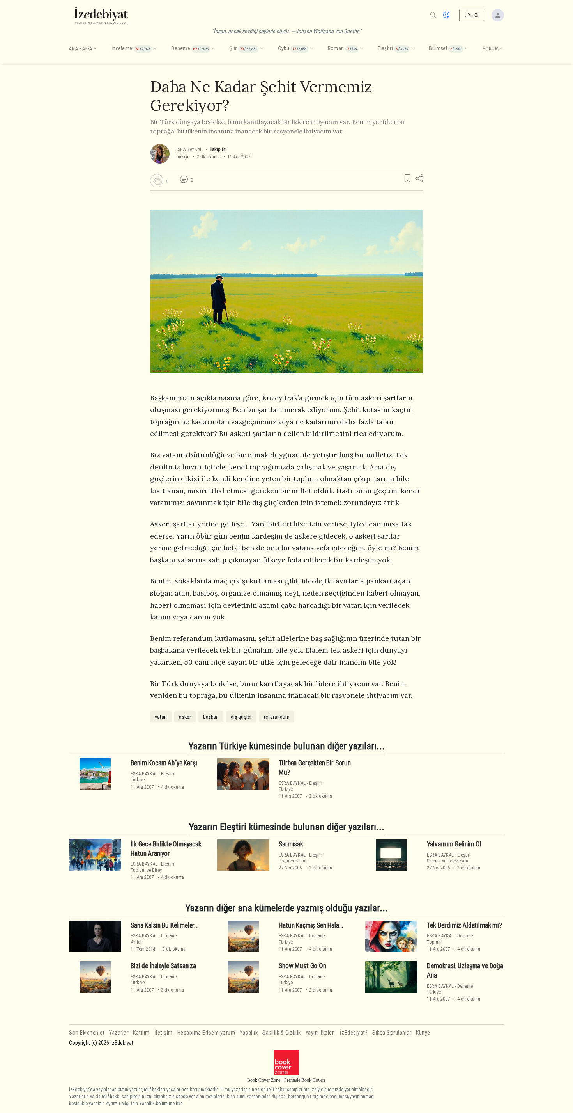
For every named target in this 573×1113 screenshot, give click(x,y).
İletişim (163, 1032)
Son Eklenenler (86, 1032)
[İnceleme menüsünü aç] (154, 48)
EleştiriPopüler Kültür (300, 858)
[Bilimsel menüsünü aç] (466, 48)
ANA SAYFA (80, 49)
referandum (277, 717)
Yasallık (249, 1032)
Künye (423, 1032)
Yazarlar (118, 1032)
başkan (211, 717)
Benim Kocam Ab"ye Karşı (164, 763)
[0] (156, 180)
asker (185, 717)
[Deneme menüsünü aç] (213, 48)
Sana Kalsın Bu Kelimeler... (164, 925)
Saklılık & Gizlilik (281, 1032)
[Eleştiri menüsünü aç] (412, 48)
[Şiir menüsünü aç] (261, 48)
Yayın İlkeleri (320, 1032)
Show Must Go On (302, 966)
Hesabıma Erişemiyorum (206, 1032)
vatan (161, 717)
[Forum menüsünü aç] (501, 48)
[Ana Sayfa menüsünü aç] (95, 48)
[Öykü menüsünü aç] (311, 48)
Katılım (141, 1032)
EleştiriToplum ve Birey (152, 867)
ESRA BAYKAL (189, 149)
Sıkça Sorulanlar (391, 1032)
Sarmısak (291, 844)
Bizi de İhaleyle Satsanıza (163, 966)
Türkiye (182, 157)
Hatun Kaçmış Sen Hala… (311, 925)
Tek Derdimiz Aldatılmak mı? (464, 925)
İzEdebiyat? (354, 1032)
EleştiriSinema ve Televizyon (448, 858)
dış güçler (241, 717)
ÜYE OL (472, 15)
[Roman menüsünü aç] (361, 48)
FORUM (491, 49)
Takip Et (217, 149)
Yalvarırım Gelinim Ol (454, 844)
